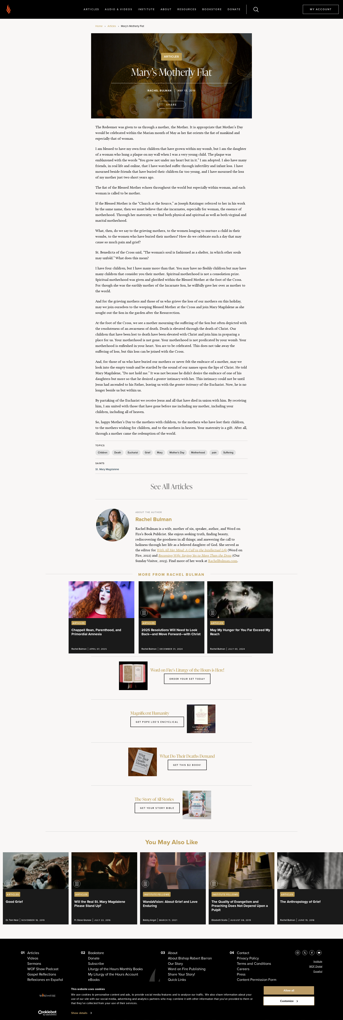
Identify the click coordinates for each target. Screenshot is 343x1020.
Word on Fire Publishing (186, 968)
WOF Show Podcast (42, 968)
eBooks (94, 979)
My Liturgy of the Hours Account (113, 974)
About (166, 9)
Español (318, 971)
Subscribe (96, 963)
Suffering (228, 452)
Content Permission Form (256, 979)
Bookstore (212, 9)
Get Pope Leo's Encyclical (157, 721)
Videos (32, 958)
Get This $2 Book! (187, 765)
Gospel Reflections (41, 974)
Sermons (34, 963)
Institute (146, 9)
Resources (187, 9)
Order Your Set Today (187, 678)
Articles (91, 9)
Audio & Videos (118, 9)
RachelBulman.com (222, 561)
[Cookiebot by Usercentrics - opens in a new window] (47, 1013)
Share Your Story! (181, 974)
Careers (243, 968)
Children (102, 452)
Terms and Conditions (254, 963)
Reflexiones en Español (45, 979)
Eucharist (133, 452)
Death (117, 452)
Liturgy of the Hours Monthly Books (115, 968)
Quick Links (177, 979)
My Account (321, 9)
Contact (243, 952)
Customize (287, 1000)
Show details (79, 1012)
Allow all (289, 990)
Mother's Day (177, 452)
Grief (147, 452)
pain (214, 452)
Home (99, 26)
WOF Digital (315, 966)
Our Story (175, 963)
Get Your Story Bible (157, 808)
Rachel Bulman (160, 90)
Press (241, 974)
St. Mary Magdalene (107, 469)
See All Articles (171, 486)
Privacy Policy (248, 958)
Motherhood (198, 452)
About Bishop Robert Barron (190, 958)
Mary (160, 452)
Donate (234, 9)
